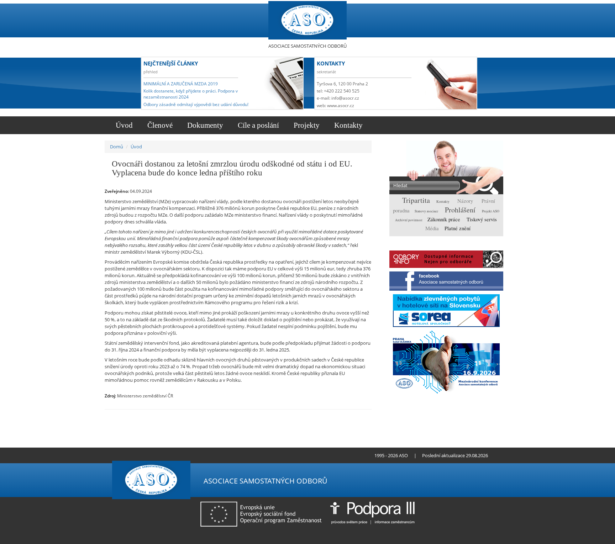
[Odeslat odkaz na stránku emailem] (160, 455)
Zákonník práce (444, 219)
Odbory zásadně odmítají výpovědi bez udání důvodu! (195, 104)
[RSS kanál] (148, 455)
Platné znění (458, 228)
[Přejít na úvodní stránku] (142, 455)
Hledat (484, 186)
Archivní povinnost (409, 220)
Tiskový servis (482, 219)
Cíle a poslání (257, 125)
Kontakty (347, 125)
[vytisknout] (329, 417)
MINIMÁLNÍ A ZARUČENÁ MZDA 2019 (180, 84)
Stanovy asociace (427, 211)
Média (432, 228)
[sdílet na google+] (351, 417)
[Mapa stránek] (154, 455)
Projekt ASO (490, 211)
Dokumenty (204, 125)
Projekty (306, 125)
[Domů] (307, 20)
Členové (159, 125)
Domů (116, 146)
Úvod (123, 125)
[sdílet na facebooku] (362, 417)
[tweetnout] (340, 417)
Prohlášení (461, 210)
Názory (465, 200)
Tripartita (417, 200)
